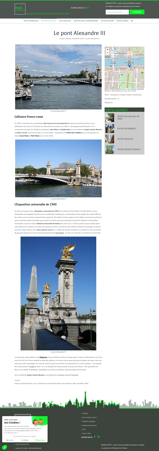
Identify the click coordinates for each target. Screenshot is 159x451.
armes (32, 366)
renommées (59, 233)
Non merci (9, 440)
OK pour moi (40, 440)
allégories (43, 357)
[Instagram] (98, 437)
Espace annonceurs (90, 425)
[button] (132, 21)
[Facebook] (95, 437)
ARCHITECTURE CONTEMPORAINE (29, 448)
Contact (85, 413)
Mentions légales (89, 421)
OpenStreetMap (132, 89)
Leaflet (123, 89)
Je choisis (25, 440)
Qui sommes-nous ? (90, 417)
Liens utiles (87, 433)
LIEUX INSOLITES (22, 444)
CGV (84, 429)
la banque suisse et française (67, 375)
